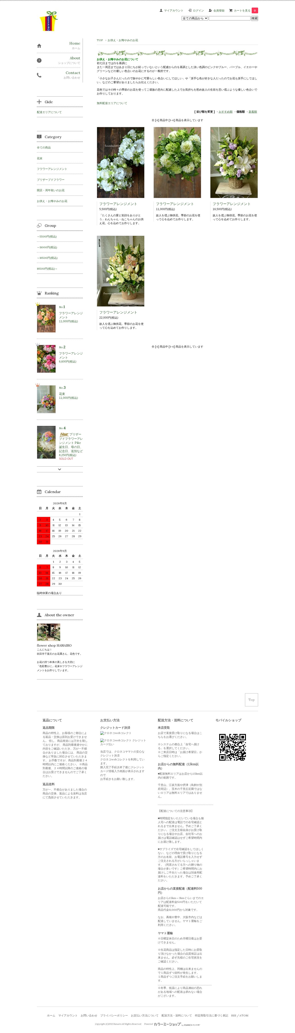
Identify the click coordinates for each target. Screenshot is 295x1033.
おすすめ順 (226, 111)
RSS (233, 1015)
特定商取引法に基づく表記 (211, 1015)
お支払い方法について (145, 1015)
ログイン (198, 10)
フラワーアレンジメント (118, 204)
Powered (148, 1024)
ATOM (243, 1015)
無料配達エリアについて (112, 103)
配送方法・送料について (177, 1015)
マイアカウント (173, 10)
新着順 (253, 111)
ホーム (51, 1015)
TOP (100, 40)
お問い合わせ (89, 1015)
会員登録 (218, 10)
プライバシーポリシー (114, 1015)
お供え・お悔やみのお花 (123, 40)
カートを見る (245, 10)
